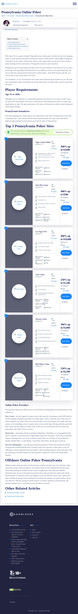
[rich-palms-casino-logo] (19, 380)
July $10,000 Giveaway (18, 529)
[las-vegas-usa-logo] (19, 247)
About (34, 529)
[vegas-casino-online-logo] (19, 158)
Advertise (35, 537)
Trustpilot (12, 602)
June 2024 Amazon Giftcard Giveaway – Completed (17, 535)
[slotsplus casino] (19, 202)
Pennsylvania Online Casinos (25, 16)
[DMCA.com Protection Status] (15, 590)
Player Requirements (14, 42)
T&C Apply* (66, 157)
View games (54, 148)
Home (3, 16)
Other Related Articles (14, 48)
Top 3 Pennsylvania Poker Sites (16, 44)
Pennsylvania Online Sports (15, 496)
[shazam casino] (19, 336)
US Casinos (10, 16)
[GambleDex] (9, 3)
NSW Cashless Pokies (17, 558)
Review (65, 169)
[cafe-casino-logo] (19, 291)
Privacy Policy (36, 532)
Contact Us (35, 535)
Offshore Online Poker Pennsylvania (18, 46)
